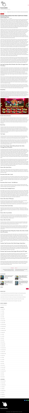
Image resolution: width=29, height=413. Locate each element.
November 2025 (3, 326)
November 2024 (3, 349)
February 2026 (3, 320)
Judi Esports (3, 386)
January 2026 (3, 322)
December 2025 (3, 324)
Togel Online (3, 396)
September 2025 (3, 330)
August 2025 (3, 332)
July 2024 (2, 357)
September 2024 (3, 353)
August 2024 (3, 355)
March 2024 (3, 365)
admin (2, 18)
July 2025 (2, 334)
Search (27, 288)
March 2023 (3, 376)
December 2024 (3, 347)
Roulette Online (3, 390)
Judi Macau (2, 388)
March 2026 (3, 318)
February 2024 (3, 367)
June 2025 (2, 336)
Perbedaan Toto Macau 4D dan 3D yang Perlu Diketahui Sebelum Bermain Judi (8, 276)
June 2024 (2, 359)
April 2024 (2, 363)
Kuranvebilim (4, 8)
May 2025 (2, 338)
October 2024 (3, 351)
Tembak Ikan (3, 394)
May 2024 (2, 361)
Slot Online (2, 392)
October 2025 (3, 328)
